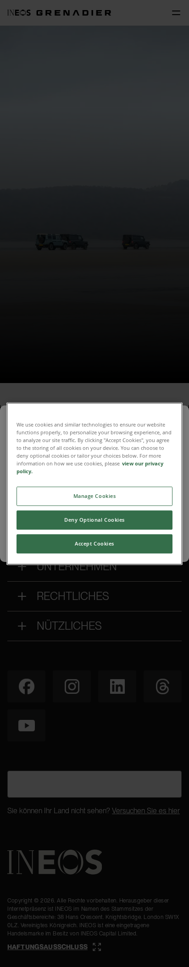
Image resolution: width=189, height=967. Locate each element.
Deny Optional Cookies (94, 519)
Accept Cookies (94, 543)
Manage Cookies (94, 495)
